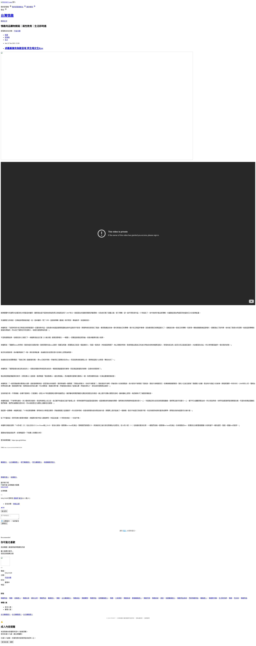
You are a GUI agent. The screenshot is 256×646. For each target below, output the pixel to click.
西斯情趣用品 (193, 598)
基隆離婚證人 (137, 598)
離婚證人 (4, 462)
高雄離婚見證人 (49, 462)
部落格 (7, 37)
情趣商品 (76, 598)
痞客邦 (16, 498)
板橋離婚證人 (103, 598)
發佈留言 (4, 523)
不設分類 (17, 31)
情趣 (10, 598)
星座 (162, 598)
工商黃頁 (118, 598)
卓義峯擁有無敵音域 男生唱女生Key (24, 48)
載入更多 (4, 511)
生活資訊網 (223, 598)
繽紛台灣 (34, 598)
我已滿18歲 (5, 642)
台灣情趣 (7, 15)
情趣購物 (85, 598)
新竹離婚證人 (25, 462)
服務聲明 (147, 618)
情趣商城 (127, 598)
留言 (20, 498)
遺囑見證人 (5, 477)
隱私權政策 (139, 618)
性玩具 (236, 598)
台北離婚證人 (14, 462)
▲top (2, 507)
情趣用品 (4, 598)
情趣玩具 (26, 598)
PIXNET (113, 618)
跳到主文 (4, 21)
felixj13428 (4, 487)
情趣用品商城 (182, 598)
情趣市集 (147, 598)
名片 (6, 40)
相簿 (6, 35)
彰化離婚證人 (37, 462)
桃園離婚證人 (170, 598)
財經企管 (16, 504)
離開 (11, 642)
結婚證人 (14, 477)
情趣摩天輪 (213, 598)
